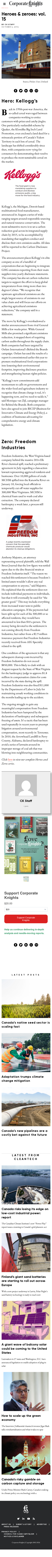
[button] (42, 315)
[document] (26, 778)
